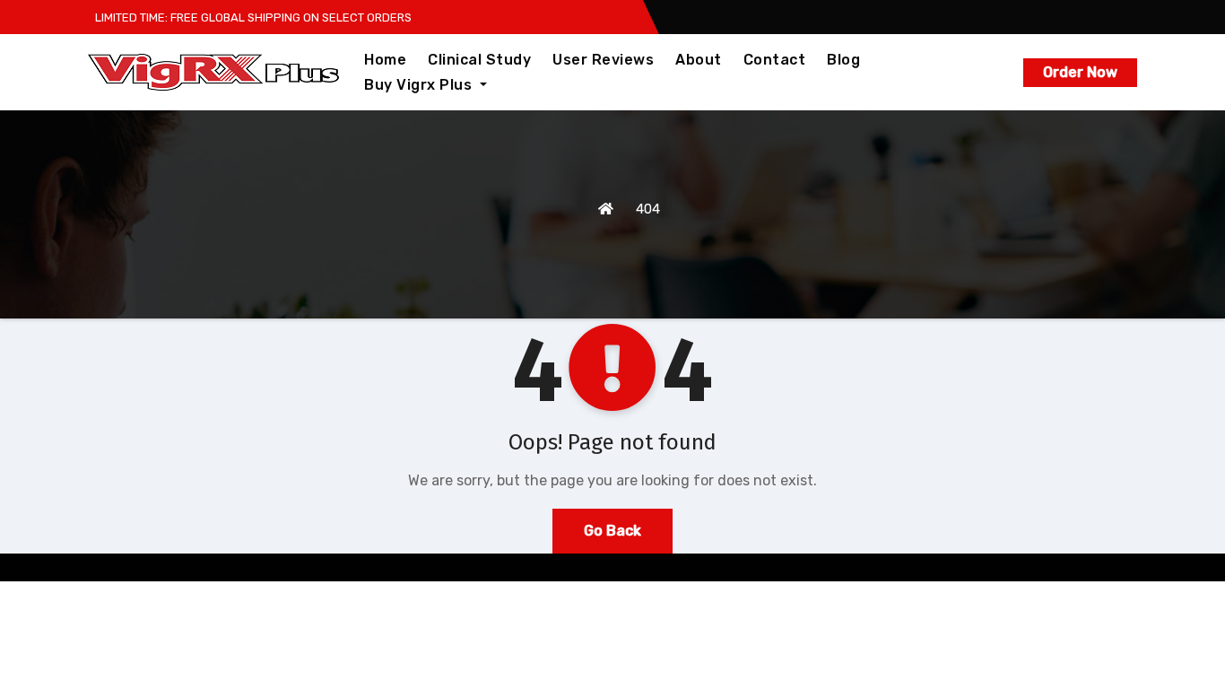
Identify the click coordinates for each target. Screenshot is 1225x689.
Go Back (612, 530)
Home (385, 59)
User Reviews (603, 59)
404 (648, 209)
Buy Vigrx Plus (420, 84)
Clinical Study (479, 59)
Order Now (1080, 72)
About (698, 59)
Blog (843, 59)
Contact (774, 59)
